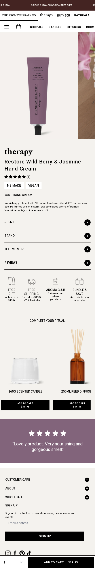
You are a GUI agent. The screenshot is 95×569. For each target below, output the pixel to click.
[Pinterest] (22, 553)
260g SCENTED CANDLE (25, 391)
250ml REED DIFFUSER (77, 391)
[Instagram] (8, 553)
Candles (55, 27)
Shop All (36, 27)
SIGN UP (45, 536)
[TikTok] (29, 553)
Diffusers (73, 27)
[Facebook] (15, 553)
